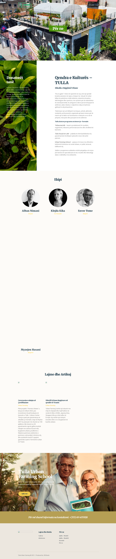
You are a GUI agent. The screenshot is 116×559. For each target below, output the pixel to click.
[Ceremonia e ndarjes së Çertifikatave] (30, 390)
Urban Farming (23, 405)
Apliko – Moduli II (64, 538)
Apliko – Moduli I (63, 536)
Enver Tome (85, 210)
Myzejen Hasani (31, 349)
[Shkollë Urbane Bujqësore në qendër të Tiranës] (58, 390)
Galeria (41, 536)
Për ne (61, 543)
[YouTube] (93, 555)
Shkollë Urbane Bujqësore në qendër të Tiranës (57, 401)
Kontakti (61, 540)
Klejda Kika (58, 210)
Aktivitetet (42, 538)
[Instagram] (96, 555)
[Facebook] (87, 555)
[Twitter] (90, 555)
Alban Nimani (30, 210)
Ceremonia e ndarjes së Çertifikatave (27, 401)
